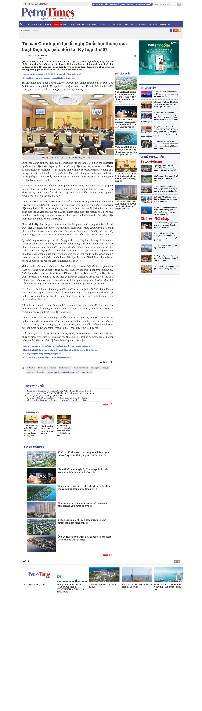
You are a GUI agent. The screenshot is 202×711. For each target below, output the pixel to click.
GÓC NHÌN (86, 24)
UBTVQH (31, 368)
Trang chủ (26, 30)
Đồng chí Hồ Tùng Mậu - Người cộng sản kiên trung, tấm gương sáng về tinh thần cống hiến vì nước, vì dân (166, 144)
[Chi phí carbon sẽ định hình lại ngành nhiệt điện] (146, 248)
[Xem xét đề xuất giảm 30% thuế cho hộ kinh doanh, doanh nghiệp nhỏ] (31, 419)
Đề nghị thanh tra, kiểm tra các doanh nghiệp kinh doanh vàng (49, 78)
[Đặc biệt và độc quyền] (39, 574)
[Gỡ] (146, 269)
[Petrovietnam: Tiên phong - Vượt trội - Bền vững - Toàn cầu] (169, 574)
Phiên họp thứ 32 (81, 368)
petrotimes (86, 372)
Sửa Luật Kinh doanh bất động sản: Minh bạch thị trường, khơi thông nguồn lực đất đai (83, 454)
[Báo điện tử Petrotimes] (47, 13)
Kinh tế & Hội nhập (72, 24)
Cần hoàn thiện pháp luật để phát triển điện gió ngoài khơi (47, 357)
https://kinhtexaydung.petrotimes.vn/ (63, 372)
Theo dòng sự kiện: (34, 385)
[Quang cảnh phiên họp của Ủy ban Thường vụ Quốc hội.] (68, 124)
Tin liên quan (31, 412)
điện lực (40, 372)
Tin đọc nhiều (148, 87)
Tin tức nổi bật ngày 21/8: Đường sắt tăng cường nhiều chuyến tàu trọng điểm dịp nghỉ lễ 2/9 (166, 236)
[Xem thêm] (107, 404)
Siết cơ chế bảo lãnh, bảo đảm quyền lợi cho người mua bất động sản (82, 521)
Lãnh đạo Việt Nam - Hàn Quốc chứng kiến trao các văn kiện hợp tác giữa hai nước (166, 104)
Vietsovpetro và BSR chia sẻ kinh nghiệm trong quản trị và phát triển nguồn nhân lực (165, 188)
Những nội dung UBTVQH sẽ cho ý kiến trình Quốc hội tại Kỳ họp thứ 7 (52, 74)
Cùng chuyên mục (34, 446)
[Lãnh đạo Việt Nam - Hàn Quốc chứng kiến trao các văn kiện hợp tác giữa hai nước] (146, 105)
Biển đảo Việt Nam (148, 24)
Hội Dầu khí (45, 24)
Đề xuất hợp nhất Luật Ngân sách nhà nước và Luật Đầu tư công (64, 431)
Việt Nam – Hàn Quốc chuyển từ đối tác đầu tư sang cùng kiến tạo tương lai (166, 94)
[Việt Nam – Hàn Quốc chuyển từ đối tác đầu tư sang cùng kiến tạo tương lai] (146, 94)
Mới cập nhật (122, 73)
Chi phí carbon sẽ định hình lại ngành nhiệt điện (165, 246)
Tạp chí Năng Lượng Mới (143, 4)
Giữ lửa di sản (98, 4)
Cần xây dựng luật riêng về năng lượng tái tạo (42, 353)
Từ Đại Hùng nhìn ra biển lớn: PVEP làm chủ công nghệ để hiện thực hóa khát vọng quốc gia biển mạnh (165, 210)
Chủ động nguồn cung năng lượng (102, 585)
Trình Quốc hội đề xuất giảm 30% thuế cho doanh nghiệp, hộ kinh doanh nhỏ (166, 258)
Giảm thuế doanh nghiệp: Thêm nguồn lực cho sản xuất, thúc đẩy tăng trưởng (83, 471)
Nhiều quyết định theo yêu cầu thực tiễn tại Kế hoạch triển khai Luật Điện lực (59, 391)
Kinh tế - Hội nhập (155, 218)
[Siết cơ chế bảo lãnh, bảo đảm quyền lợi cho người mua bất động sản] (41, 527)
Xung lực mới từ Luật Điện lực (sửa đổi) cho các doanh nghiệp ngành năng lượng (60, 393)
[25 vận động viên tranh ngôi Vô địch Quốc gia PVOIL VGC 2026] (146, 179)
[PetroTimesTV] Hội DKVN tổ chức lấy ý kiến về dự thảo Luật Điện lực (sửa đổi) (56, 346)
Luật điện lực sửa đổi (47, 368)
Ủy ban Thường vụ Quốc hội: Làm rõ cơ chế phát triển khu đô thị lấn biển (84, 538)
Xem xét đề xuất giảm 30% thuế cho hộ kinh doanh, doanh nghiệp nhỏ (31, 430)
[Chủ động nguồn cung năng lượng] (104, 574)
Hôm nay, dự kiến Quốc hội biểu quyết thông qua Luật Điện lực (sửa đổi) (57, 398)
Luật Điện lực (64, 368)
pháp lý (30, 372)
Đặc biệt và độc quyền (34, 584)
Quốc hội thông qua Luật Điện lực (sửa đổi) (45, 395)
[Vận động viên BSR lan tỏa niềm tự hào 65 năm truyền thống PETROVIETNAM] (146, 168)
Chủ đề (25, 561)
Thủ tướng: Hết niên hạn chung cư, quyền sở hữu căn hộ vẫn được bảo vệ (82, 504)
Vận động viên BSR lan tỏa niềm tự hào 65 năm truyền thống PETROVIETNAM (164, 168)
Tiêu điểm (57, 24)
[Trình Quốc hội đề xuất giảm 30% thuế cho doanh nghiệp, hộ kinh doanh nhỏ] (146, 258)
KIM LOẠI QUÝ (164, 24)
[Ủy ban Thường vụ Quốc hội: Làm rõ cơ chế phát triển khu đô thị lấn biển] (41, 543)
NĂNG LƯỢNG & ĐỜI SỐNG (104, 24)
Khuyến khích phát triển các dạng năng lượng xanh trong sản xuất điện (56, 400)
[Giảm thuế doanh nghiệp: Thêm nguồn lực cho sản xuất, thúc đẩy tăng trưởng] (41, 476)
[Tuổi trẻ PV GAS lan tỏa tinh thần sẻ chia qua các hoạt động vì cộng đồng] (146, 199)
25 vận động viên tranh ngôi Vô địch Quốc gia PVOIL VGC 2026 (166, 178)
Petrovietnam (151, 161)
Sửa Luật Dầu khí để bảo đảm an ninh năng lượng (137, 585)
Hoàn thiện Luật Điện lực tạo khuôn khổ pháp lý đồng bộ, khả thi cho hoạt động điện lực (60, 350)
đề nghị (106, 368)
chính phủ (95, 368)
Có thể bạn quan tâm (152, 156)
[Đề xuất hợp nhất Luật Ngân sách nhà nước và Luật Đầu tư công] (64, 419)
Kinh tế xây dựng (127, 4)
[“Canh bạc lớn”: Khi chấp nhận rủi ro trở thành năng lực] (47, 419)
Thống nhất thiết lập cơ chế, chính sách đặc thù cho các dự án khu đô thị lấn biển (84, 487)
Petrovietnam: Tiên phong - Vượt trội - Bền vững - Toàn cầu (167, 587)
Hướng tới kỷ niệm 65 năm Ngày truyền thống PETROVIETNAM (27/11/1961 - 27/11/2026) (71, 588)
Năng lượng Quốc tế (112, 4)
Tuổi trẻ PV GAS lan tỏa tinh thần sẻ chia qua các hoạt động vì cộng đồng (165, 199)
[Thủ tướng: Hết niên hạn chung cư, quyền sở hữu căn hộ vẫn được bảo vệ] (41, 510)
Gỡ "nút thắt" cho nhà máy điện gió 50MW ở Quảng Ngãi (166, 267)
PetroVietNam (32, 24)
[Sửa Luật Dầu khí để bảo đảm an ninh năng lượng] (137, 574)
